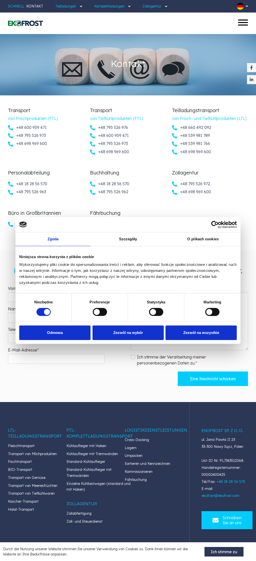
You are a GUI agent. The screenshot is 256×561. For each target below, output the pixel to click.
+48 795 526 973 (30, 135)
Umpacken (133, 455)
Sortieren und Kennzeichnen (147, 463)
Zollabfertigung (79, 513)
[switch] (100, 312)
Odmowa (55, 332)
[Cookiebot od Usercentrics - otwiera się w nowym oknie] (215, 224)
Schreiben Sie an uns (232, 520)
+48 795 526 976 (112, 127)
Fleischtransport (21, 446)
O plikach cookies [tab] (203, 239)
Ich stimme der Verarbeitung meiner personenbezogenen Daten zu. (171, 359)
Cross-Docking (137, 440)
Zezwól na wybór (128, 332)
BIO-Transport (20, 469)
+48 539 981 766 (194, 143)
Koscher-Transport (23, 501)
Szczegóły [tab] (128, 239)
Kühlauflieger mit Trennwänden (92, 454)
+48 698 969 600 (31, 143)
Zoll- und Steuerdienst (84, 521)
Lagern (130, 448)
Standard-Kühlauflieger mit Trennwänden (89, 472)
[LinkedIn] (251, 79)
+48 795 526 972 (194, 183)
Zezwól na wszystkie (201, 332)
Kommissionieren (138, 471)
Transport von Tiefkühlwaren (31, 493)
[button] (35, 433)
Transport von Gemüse (27, 477)
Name (14, 308)
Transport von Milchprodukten (32, 454)
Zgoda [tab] (53, 239)
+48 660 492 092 (195, 127)
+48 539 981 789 (194, 135)
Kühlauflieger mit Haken (86, 446)
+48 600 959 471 (31, 127)
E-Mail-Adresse (22, 349)
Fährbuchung (136, 479)
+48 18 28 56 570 (31, 183)
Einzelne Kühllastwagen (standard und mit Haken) (98, 486)
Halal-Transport (21, 509)
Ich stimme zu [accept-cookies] (224, 551)
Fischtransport (20, 461)
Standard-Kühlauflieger (85, 461)
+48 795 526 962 (112, 191)
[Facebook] (251, 67)
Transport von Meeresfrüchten (33, 485)
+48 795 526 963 (30, 191)
